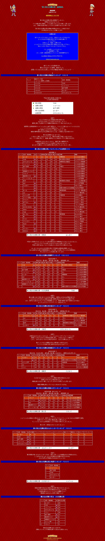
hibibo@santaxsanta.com (52, 59)
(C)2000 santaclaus (52, 538)
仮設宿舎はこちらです (52, 15)
